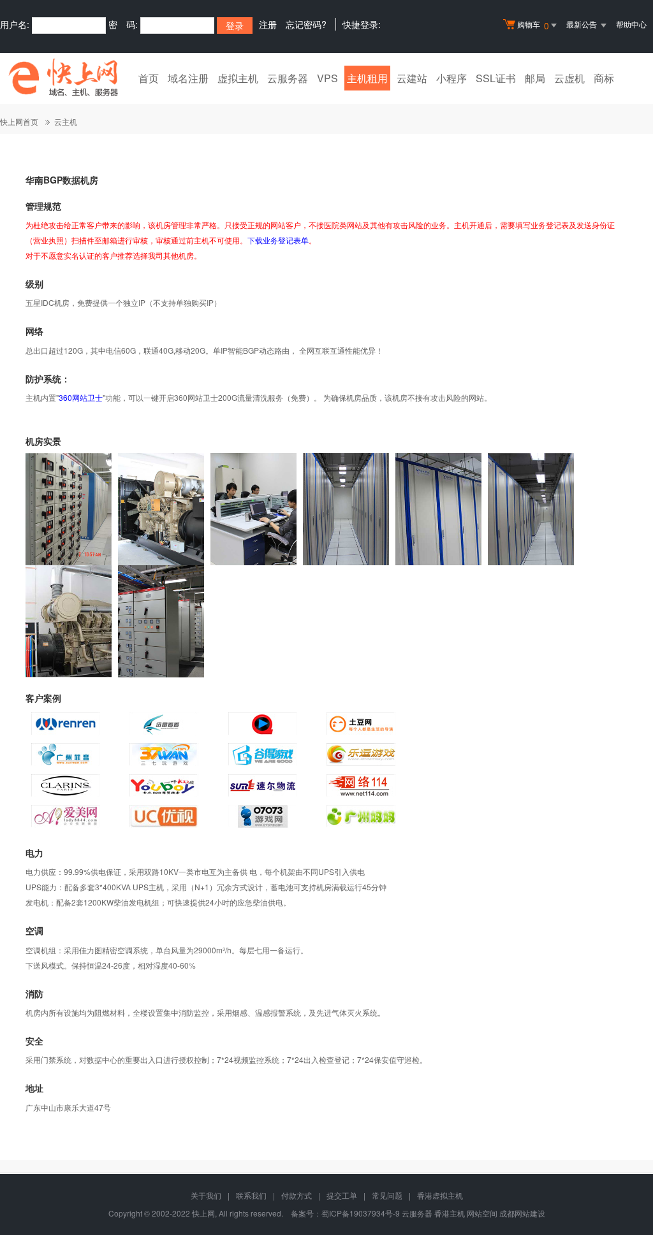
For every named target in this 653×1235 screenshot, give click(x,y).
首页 (148, 78)
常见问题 (387, 1195)
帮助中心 (631, 23)
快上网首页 (19, 121)
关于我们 (206, 1195)
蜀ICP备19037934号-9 (360, 1213)
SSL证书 (496, 78)
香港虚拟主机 (440, 1195)
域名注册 (188, 78)
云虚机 (569, 78)
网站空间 (482, 1213)
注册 (268, 24)
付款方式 (296, 1195)
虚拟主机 (237, 78)
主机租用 (367, 78)
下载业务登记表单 (278, 240)
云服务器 (287, 78)
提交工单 (341, 1195)
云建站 (412, 78)
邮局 (535, 78)
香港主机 (449, 1213)
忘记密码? (306, 24)
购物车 (533, 25)
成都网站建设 (522, 1213)
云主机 (65, 121)
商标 (604, 78)
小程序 (451, 78)
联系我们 (251, 1195)
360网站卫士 (81, 397)
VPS (327, 78)
